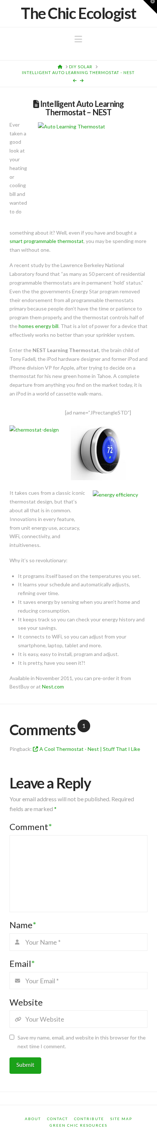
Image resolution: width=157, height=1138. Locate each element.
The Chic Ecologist (78, 13)
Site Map (121, 1118)
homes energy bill (38, 326)
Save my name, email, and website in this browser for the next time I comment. (82, 1041)
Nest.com (53, 686)
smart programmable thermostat (46, 241)
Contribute (89, 1118)
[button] (78, 39)
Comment (30, 826)
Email (22, 963)
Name (22, 924)
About (33, 1118)
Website (26, 1002)
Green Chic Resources (78, 1125)
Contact (57, 1118)
